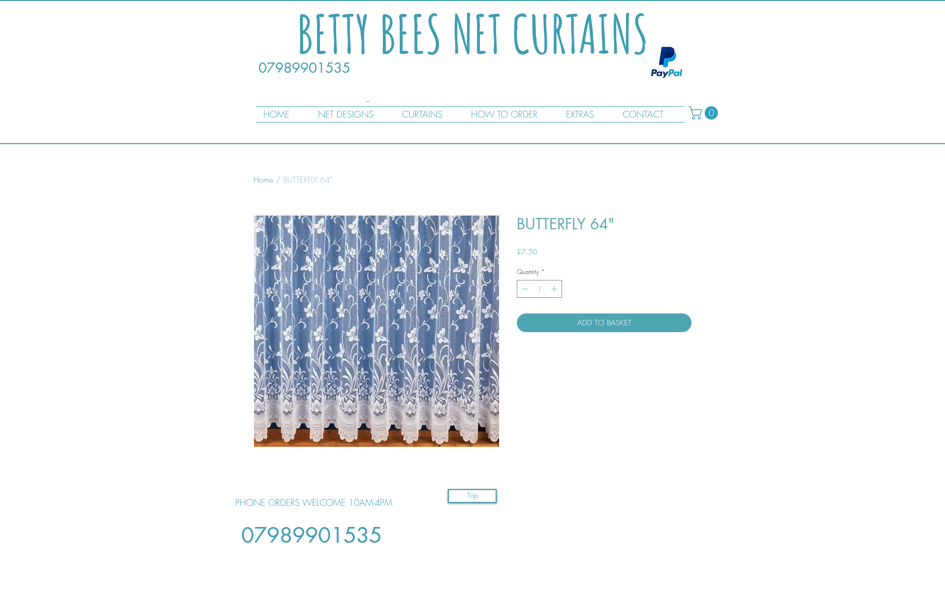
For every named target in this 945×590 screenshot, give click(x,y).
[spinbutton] (539, 288)
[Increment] (555, 288)
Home (263, 179)
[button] (705, 113)
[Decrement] (524, 288)
